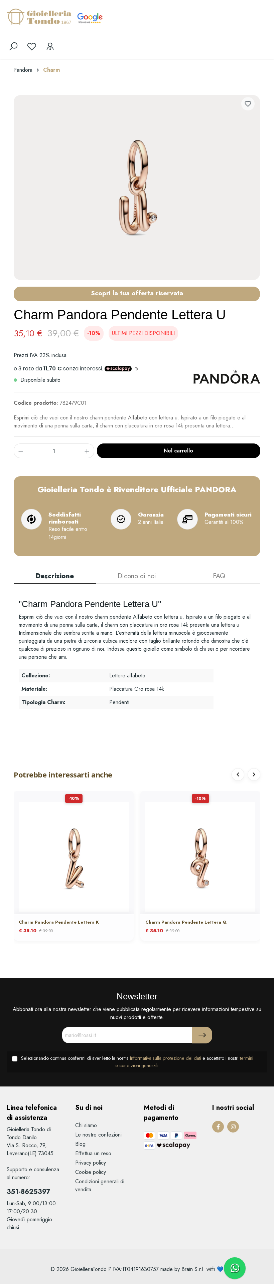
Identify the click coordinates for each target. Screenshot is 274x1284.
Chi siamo (86, 1125)
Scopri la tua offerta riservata (137, 293)
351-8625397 (28, 1192)
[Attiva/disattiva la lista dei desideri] (248, 103)
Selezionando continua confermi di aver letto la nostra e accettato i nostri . (137, 1062)
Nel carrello (178, 450)
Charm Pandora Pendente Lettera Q (186, 922)
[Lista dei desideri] (31, 46)
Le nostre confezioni (98, 1135)
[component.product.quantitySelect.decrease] (21, 450)
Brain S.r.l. (193, 1269)
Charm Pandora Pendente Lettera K (59, 922)
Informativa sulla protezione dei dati (165, 1058)
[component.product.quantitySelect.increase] (87, 450)
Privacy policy (90, 1163)
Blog (80, 1144)
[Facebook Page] (218, 1127)
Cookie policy (90, 1172)
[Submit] (202, 1035)
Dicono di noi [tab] (137, 576)
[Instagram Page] (233, 1127)
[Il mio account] (50, 46)
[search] (13, 46)
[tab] (55, 577)
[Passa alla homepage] (40, 16)
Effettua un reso (93, 1153)
